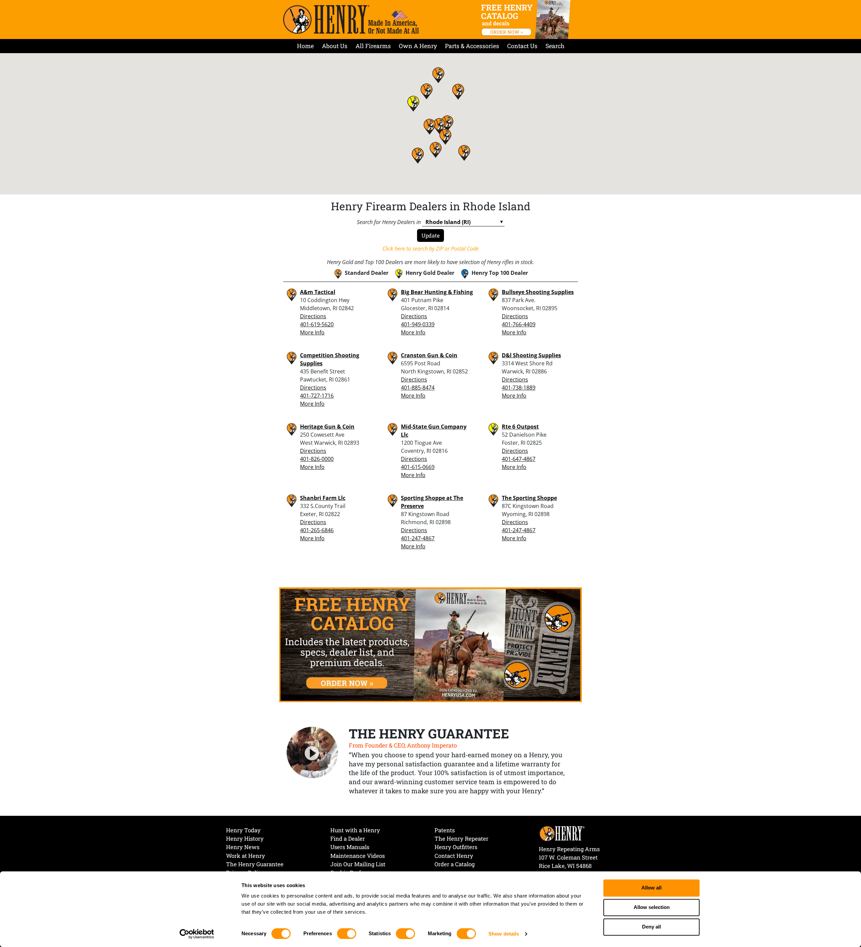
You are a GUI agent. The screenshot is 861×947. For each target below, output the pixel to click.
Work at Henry (245, 856)
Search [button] (555, 46)
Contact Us (522, 46)
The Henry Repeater (461, 838)
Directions (313, 316)
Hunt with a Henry (355, 830)
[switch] (346, 933)
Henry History (245, 838)
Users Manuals (349, 847)
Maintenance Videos (357, 856)
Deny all (651, 927)
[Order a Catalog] (430, 644)
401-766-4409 (518, 324)
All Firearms (373, 46)
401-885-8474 (418, 387)
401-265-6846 (317, 530)
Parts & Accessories (472, 46)
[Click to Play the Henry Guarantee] (312, 753)
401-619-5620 (317, 324)
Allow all (651, 888)
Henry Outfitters (456, 847)
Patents (445, 830)
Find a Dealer (347, 838)
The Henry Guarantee (255, 864)
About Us (334, 46)
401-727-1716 (317, 395)
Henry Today (243, 830)
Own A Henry (418, 46)
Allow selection (652, 907)
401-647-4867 (518, 459)
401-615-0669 (418, 467)
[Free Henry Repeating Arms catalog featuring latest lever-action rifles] (527, 19)
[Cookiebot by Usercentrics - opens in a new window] (196, 934)
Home (305, 46)
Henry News (242, 847)
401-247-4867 (418, 538)
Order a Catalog (455, 864)
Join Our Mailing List (357, 864)
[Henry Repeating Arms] (351, 19)
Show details (503, 934)
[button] (464, 152)
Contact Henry (454, 856)
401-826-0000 (317, 459)
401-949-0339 (418, 324)
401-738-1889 (518, 387)
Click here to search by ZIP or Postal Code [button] (430, 248)
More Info (312, 332)
